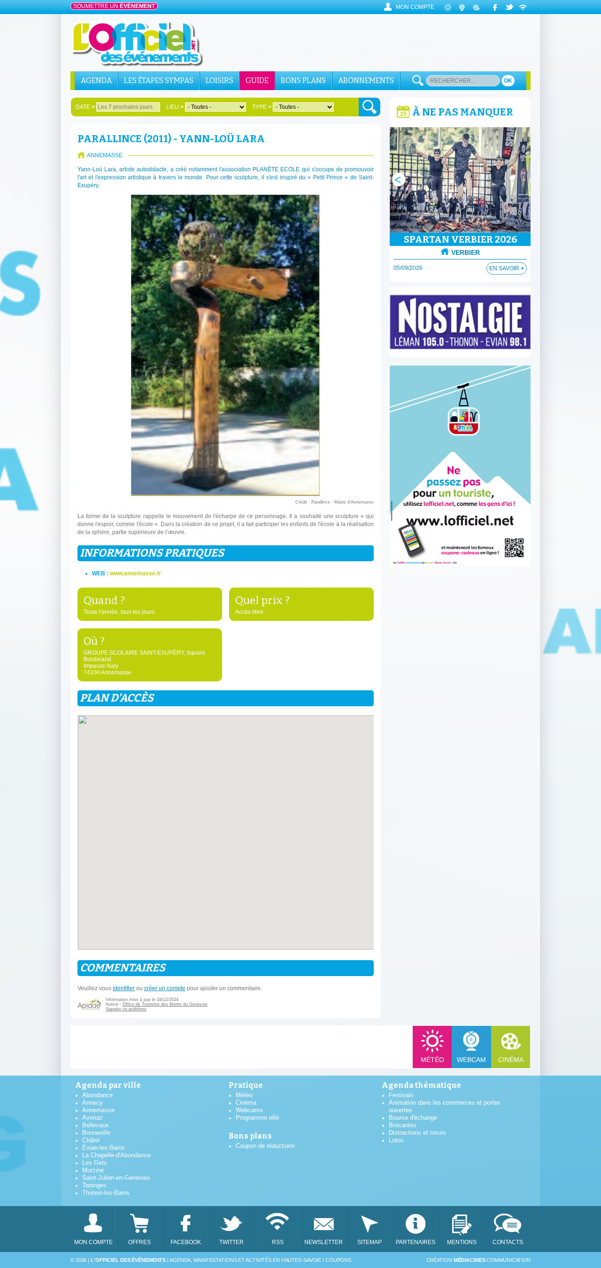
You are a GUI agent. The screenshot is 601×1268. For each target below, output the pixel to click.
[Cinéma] (477, 7)
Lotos (396, 1140)
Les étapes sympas (158, 80)
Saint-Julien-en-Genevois (116, 1177)
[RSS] (523, 7)
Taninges (94, 1185)
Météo (432, 1059)
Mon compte (415, 7)
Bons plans (303, 80)
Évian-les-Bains (103, 1147)
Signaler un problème (126, 1009)
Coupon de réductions (265, 1145)
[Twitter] (509, 7)
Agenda (96, 80)
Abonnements (366, 80)
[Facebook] (495, 7)
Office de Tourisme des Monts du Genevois (165, 1004)
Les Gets (94, 1162)
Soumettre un (114, 6)
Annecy (92, 1102)
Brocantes (402, 1125)
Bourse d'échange (413, 1117)
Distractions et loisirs (417, 1132)
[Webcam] (462, 7)
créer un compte (164, 988)
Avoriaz (92, 1117)
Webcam (471, 1059)
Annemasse (98, 1110)
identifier (124, 988)
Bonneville (96, 1132)
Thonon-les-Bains (106, 1192)
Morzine (93, 1170)
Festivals (401, 1095)
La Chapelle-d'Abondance (116, 1155)
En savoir (506, 268)
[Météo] (448, 7)
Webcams (249, 1110)
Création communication (478, 1260)
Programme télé (257, 1117)
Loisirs (219, 80)
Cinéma (511, 1059)
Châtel (91, 1140)
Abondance (97, 1095)
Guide (257, 80)
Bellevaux (95, 1125)
